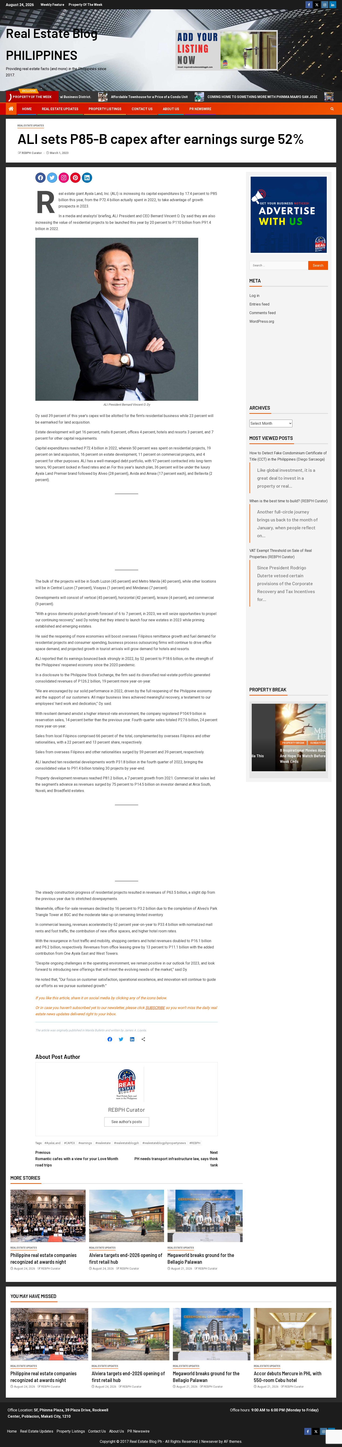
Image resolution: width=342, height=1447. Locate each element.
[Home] (11, 109)
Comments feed (262, 313)
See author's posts (126, 1122)
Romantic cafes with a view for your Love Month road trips (76, 1158)
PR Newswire (200, 109)
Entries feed (259, 304)
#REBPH (194, 1143)
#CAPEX (69, 1143)
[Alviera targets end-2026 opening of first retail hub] (126, 1216)
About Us (171, 109)
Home (27, 109)
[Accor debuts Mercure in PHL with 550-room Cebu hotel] (293, 1334)
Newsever (209, 1441)
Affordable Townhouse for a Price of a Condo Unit (119, 97)
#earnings (85, 1143)
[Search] (332, 109)
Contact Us (142, 109)
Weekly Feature (52, 5)
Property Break (270, 748)
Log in (254, 295)
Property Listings (105, 109)
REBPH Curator (32, 153)
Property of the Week (85, 5)
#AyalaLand (52, 1143)
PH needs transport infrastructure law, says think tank (176, 1158)
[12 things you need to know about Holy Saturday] (289, 737)
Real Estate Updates (60, 109)
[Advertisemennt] (226, 50)
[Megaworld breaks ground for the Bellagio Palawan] (205, 1216)
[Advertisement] (126, 532)
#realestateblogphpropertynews (164, 1143)
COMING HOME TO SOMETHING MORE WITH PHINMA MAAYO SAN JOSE (232, 97)
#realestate (103, 1143)
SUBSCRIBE (155, 1007)
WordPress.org (261, 321)
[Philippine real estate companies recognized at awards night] (48, 1216)
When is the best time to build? (274, 501)
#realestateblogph (126, 1143)
